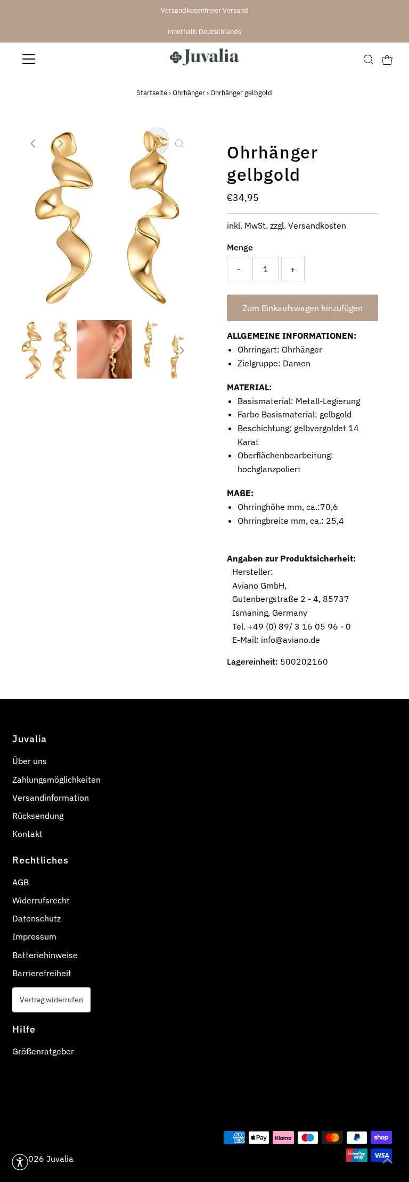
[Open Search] (369, 59)
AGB (20, 882)
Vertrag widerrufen (51, 999)
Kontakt (27, 833)
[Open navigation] (60, 59)
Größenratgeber (43, 1051)
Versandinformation (50, 797)
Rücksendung (37, 815)
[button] (20, 1162)
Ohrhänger (189, 92)
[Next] (59, 143)
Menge (240, 247)
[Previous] (33, 143)
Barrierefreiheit (41, 973)
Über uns (29, 761)
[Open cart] (387, 59)
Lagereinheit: (252, 661)
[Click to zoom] (179, 143)
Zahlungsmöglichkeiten (56, 779)
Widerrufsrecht (41, 900)
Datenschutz (36, 918)
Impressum (34, 936)
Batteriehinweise (45, 955)
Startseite (151, 92)
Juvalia (59, 1158)
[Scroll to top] (387, 1160)
